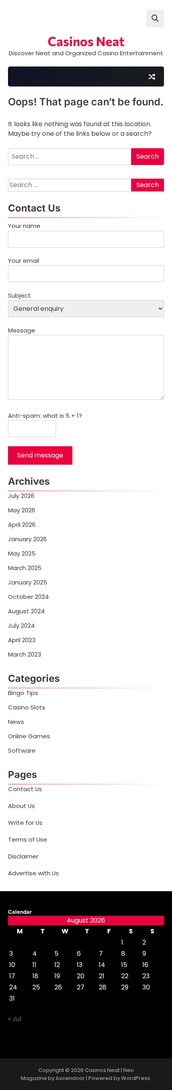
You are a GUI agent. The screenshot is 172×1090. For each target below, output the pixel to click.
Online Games (29, 736)
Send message (40, 455)
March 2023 (24, 654)
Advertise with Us (33, 873)
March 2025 (25, 568)
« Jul (14, 1019)
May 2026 (21, 510)
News (16, 721)
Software (22, 750)
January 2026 (27, 539)
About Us (21, 806)
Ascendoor (70, 1078)
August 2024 (26, 611)
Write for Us (25, 822)
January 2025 (27, 582)
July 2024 (21, 625)
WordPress (135, 1078)
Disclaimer (23, 856)
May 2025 (22, 553)
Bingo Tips (23, 693)
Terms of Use (27, 839)
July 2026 (21, 496)
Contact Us (25, 789)
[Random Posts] (152, 77)
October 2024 (28, 596)
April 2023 (22, 640)
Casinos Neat (86, 41)
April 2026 (22, 524)
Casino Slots (26, 707)
